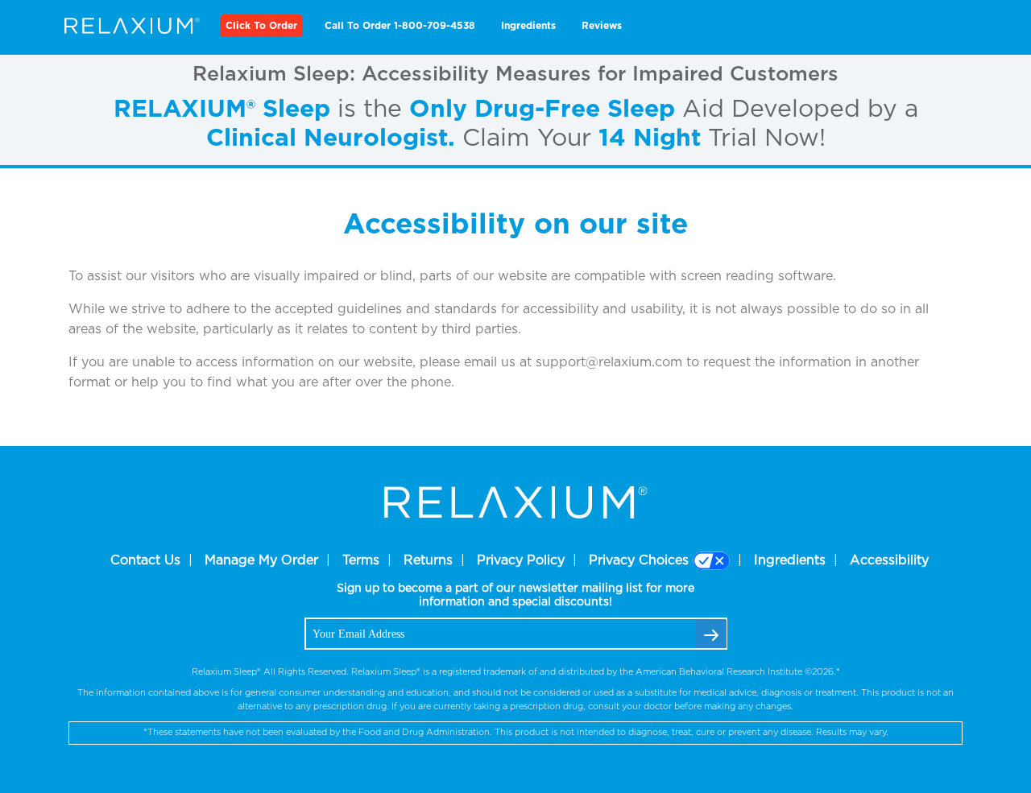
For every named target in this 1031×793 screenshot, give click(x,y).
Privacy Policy (521, 560)
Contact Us (145, 560)
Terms (360, 560)
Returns (428, 560)
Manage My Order (261, 560)
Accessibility (889, 560)
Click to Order (261, 26)
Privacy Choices (639, 560)
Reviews (602, 26)
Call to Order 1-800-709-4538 (400, 26)
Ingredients (528, 26)
